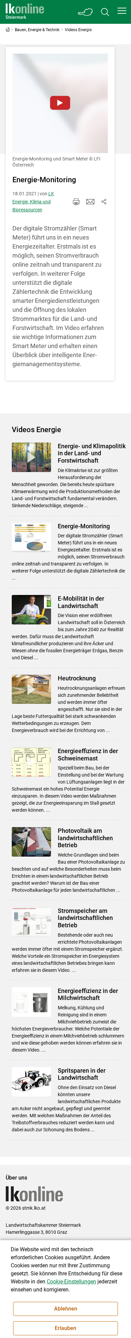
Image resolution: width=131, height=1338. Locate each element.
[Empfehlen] (90, 202)
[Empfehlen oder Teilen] (104, 202)
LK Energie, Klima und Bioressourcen (33, 201)
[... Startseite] (25, 11)
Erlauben (65, 1328)
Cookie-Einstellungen (71, 1281)
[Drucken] (76, 202)
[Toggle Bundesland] (85, 12)
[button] (122, 10)
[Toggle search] (105, 12)
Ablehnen (65, 1309)
